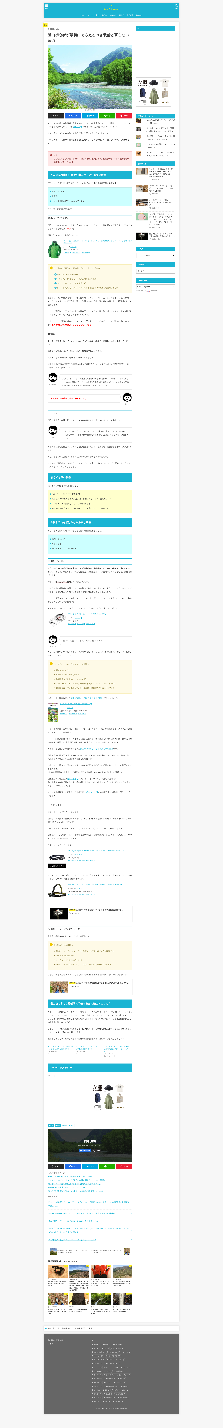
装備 (58, 1125)
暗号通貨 (98, 1394)
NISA (96, 1348)
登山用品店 (121, 1394)
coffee (97, 1344)
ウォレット (98, 1356)
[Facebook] (85, 1150)
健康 (122, 1379)
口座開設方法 (112, 1386)
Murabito (76, 127)
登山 (97, 15)
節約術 (121, 15)
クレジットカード (114, 1363)
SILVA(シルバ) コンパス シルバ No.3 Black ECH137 (86, 614)
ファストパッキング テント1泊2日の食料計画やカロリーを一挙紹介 (77, 1180)
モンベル (98, 1375)
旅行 (125, 1390)
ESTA (107, 1344)
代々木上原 (98, 1379)
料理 (116, 1390)
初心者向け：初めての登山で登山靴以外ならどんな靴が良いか (74, 1184)
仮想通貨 (130, 15)
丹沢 (127, 1375)
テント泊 (126, 1367)
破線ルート (110, 1397)
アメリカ (113, 1352)
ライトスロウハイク (113, 1375)
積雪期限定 (124, 1397)
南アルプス (98, 1386)
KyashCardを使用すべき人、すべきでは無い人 (68, 1187)
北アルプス (120, 1382)
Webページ (91, 792)
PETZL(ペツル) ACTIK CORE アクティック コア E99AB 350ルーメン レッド (95, 851)
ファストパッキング (102, 1371)
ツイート (51, 1076)
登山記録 (98, 1397)
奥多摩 (126, 1386)
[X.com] (97, 1150)
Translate (154, 291)
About (90, 15)
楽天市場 (75, 253)
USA (106, 1348)
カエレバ (73, 247)
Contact (139, 15)
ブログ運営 (118, 1371)
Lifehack (113, 15)
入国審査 (98, 1382)
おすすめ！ (118, 1348)
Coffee (104, 15)
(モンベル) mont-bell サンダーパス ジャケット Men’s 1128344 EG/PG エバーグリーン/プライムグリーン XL (98, 242)
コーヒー (98, 1367)
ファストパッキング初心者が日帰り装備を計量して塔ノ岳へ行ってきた (116, 1049)
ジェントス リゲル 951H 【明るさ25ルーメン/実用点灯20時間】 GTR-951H (94, 884)
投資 (107, 1390)
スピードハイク (112, 1367)
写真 (108, 1382)
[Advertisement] (67, 1099)
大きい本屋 (71, 779)
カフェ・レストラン (116, 1360)
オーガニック (99, 1360)
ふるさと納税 (99, 1352)
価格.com (85, 253)
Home (83, 15)
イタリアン (125, 1352)
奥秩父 (97, 1390)
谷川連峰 (119, 1401)
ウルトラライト (113, 1356)
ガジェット (98, 1363)
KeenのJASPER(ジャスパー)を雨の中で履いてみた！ (71, 1176)
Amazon (66, 253)
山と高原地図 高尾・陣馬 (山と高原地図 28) (75, 704)
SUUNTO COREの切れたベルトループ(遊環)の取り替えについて (76, 1191)
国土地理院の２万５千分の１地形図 (86, 698)
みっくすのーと (106, 1408)
